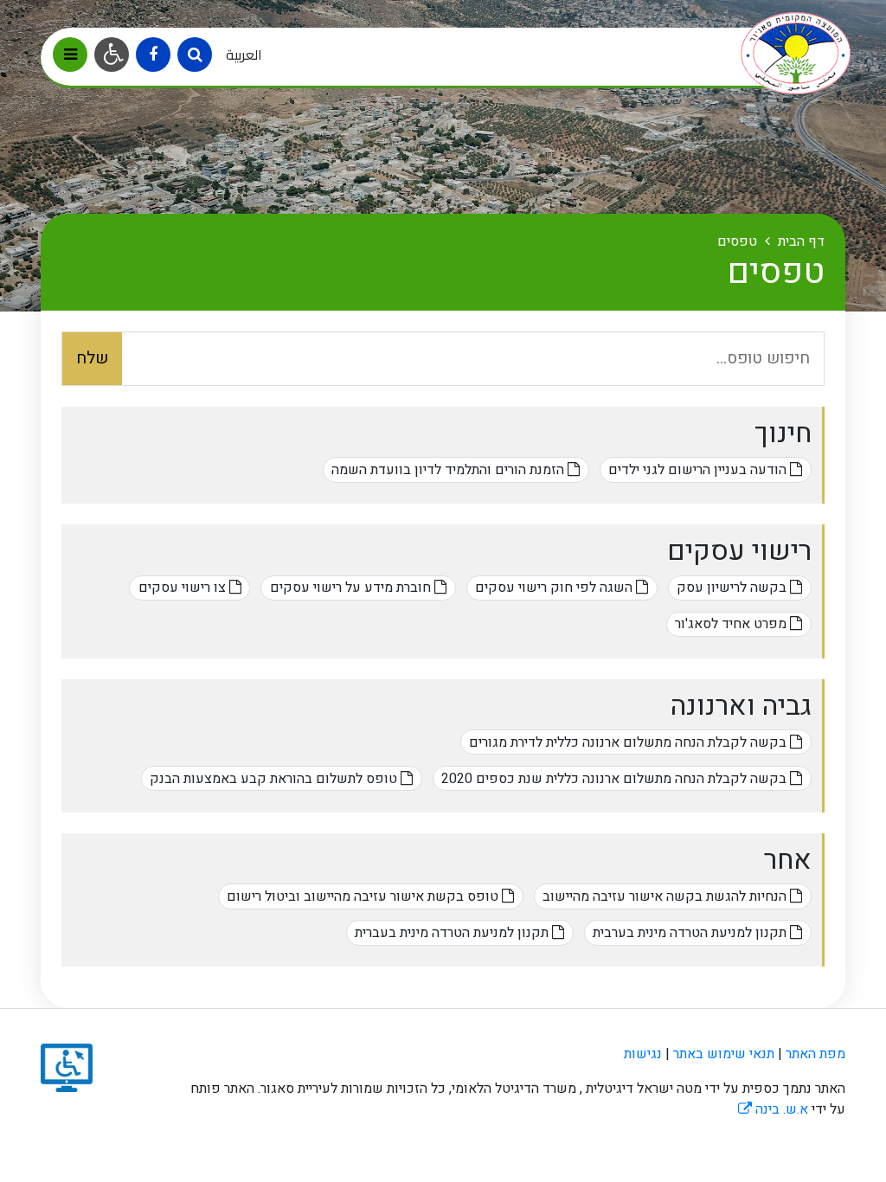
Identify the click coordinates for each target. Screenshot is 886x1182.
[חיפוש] (194, 54)
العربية (244, 54)
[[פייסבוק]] (153, 54)
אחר (788, 859)
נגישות (643, 1054)
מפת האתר (815, 1054)
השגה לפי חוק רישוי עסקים (555, 587)
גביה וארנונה (741, 705)
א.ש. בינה (773, 1109)
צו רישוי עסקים (183, 587)
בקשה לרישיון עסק (733, 587)
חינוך (783, 433)
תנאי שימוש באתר (723, 1054)
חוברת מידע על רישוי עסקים (352, 587)
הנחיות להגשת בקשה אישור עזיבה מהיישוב (666, 896)
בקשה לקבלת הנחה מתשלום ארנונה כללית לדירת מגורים (629, 742)
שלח (92, 358)
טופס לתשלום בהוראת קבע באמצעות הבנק (275, 778)
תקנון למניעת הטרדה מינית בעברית (453, 932)
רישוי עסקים (739, 550)
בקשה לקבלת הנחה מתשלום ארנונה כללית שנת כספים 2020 (615, 778)
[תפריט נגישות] (111, 54)
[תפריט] (70, 54)
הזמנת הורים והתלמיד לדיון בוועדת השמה (449, 469)
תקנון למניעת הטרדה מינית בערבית (691, 932)
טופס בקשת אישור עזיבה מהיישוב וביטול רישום (364, 896)
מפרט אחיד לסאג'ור (732, 623)
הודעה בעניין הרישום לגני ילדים (699, 469)
